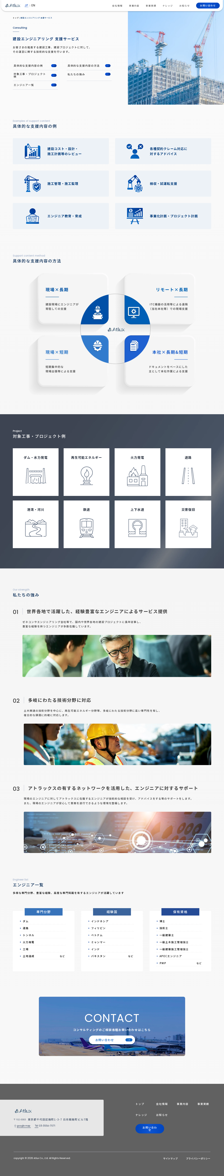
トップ (139, 1104)
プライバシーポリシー (198, 1158)
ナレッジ (168, 5)
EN (33, 5)
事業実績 (151, 5)
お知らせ (184, 5)
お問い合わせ (208, 5)
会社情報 (117, 5)
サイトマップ (170, 1158)
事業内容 (134, 5)
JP (26, 5)
